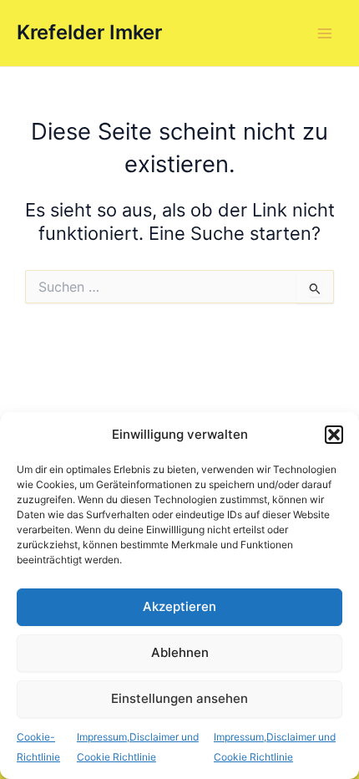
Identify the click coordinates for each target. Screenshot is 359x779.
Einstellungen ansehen (179, 698)
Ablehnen (180, 652)
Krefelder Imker (89, 32)
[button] (334, 434)
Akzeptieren (179, 606)
